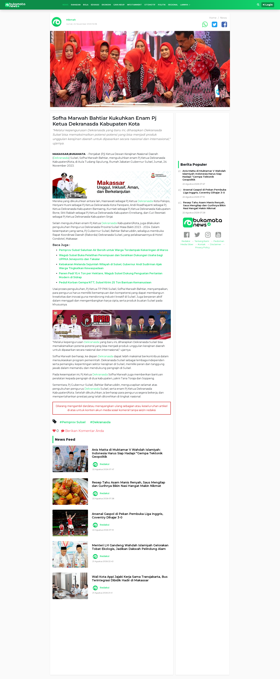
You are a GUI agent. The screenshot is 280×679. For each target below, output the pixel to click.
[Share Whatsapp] (205, 24)
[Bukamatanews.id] (15, 4)
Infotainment (134, 5)
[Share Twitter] (214, 24)
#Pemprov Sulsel (73, 422)
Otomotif (149, 5)
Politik (162, 5)
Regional (173, 5)
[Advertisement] (111, 639)
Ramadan (76, 5)
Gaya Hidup (119, 5)
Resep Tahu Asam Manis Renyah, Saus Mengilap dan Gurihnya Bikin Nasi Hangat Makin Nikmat (128, 484)
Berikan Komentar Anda (84, 431)
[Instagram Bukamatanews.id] (208, 234)
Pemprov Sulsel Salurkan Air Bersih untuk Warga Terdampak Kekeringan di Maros (113, 250)
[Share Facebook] (224, 24)
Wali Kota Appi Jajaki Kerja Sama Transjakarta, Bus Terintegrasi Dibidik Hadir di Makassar (130, 578)
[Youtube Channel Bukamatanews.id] (218, 234)
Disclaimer (215, 244)
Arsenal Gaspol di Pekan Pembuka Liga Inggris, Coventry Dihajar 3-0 (127, 515)
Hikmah (71, 19)
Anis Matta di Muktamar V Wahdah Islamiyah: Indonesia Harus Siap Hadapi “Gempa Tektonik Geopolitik (127, 453)
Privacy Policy (202, 247)
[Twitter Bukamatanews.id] (197, 234)
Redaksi (104, 464)
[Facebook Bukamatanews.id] (186, 234)
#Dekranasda (100, 422)
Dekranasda (61, 157)
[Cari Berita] (258, 4)
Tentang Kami (202, 241)
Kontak (201, 244)
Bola (85, 5)
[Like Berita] (54, 431)
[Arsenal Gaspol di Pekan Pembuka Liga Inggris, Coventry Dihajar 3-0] (70, 523)
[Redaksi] (95, 464)
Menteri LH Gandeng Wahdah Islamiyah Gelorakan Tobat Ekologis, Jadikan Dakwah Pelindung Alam (130, 547)
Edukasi (95, 5)
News (65, 5)
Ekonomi (106, 5)
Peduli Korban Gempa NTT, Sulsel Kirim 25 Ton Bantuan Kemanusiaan (105, 282)
